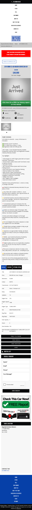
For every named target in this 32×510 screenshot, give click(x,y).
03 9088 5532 (17, 2)
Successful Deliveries (16, 25)
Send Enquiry (16, 391)
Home (16, 5)
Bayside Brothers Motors (7, 44)
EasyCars (19, 508)
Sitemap (16, 501)
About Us (16, 19)
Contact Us (16, 29)
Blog (16, 32)
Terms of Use (11, 505)
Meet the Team (16, 22)
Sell (16, 12)
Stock (16, 8)
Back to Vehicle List (9, 61)
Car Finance (16, 15)
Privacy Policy (3, 505)
